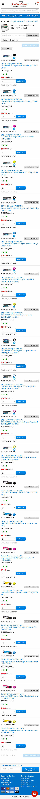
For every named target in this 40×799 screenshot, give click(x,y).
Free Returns (5, 780)
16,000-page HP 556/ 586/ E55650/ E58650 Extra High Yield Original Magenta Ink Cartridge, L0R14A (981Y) (19, 422)
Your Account (25, 778)
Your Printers (25, 784)
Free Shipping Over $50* (13, 16)
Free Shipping (5, 784)
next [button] (12, 755)
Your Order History (27, 780)
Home (3, 21)
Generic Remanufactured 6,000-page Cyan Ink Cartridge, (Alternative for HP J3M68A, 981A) (19, 523)
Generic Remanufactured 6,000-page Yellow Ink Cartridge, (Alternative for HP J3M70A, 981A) (19, 592)
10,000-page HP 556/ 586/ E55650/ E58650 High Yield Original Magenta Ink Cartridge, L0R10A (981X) (17, 279)
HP (8, 21)
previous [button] (5, 755)
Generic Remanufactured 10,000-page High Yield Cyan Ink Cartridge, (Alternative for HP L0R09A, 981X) (19, 661)
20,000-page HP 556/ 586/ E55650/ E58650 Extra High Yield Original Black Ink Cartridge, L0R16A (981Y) (18, 351)
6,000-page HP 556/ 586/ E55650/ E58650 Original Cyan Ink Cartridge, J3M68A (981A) (19, 101)
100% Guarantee (7, 782)
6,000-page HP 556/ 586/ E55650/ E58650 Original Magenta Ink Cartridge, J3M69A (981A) (17, 137)
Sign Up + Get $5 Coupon (30, 769)
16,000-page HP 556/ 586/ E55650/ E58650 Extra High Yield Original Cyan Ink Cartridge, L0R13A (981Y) (18, 386)
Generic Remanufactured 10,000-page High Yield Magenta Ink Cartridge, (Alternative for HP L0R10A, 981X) (20, 696)
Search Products (33, 35)
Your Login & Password (29, 786)
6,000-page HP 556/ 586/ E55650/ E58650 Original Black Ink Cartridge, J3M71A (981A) (19, 65)
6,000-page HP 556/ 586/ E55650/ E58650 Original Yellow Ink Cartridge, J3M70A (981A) (19, 172)
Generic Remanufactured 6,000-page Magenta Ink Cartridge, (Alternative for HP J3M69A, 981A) (17, 558)
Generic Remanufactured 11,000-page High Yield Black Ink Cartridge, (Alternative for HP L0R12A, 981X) (20, 627)
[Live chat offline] (34, 794)
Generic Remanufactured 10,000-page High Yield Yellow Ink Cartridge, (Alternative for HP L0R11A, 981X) (19, 730)
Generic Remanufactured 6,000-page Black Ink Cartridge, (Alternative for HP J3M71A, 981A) (19, 492)
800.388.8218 (33, 16)
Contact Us (5, 778)
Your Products (26, 782)
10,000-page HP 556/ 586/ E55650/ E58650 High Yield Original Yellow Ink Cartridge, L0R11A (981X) (16, 315)
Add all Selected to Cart (30, 45)
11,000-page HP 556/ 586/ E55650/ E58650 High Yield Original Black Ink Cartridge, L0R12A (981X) (20, 208)
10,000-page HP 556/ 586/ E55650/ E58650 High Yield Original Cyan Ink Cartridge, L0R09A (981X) (20, 244)
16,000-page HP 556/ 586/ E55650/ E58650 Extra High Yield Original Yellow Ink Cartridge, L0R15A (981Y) (18, 457)
